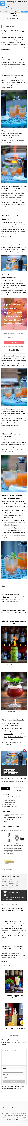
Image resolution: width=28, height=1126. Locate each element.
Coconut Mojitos (8, 734)
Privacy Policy (6, 1108)
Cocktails (3, 965)
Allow (24, 11)
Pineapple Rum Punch (14, 85)
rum (8, 62)
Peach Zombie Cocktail (14, 665)
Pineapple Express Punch (14, 711)
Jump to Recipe (9, 26)
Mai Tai (8, 294)
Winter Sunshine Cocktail (11, 728)
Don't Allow (16, 11)
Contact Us (20, 1108)
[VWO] (6, 11)
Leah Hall (15, 15)
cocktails (8, 290)
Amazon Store (5, 913)
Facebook (10, 935)
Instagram (9, 899)
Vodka (9, 965)
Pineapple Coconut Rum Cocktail (13, 737)
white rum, (19, 224)
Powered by (2, 11)
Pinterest (4, 937)
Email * (6, 1075)
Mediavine (18, 1119)
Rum (7, 965)
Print (6, 788)
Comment (5, 1048)
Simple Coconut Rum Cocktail (12, 742)
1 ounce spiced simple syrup (10, 800)
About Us (13, 1108)
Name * (6, 1068)
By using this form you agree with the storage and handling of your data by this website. (14, 1042)
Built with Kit (14, 350)
